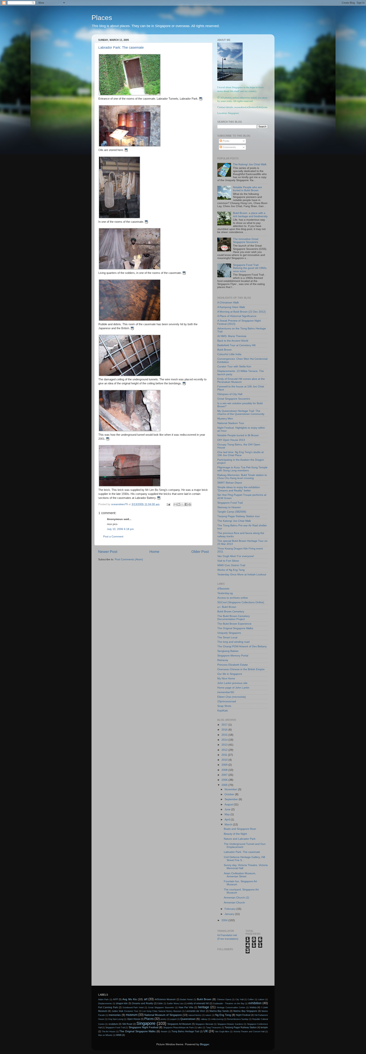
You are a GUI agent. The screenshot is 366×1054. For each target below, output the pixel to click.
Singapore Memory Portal (232, 655)
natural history (194, 1015)
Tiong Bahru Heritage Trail (185, 1031)
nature (208, 1015)
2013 (225, 744)
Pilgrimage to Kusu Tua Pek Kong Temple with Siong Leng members (242, 469)
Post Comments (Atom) (129, 559)
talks (200, 1027)
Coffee (251, 999)
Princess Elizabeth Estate (232, 664)
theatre (164, 1031)
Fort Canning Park (108, 1007)
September (232, 799)
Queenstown (188, 1019)
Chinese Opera (224, 999)
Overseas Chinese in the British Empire (241, 669)
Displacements (105, 1003)
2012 (225, 749)
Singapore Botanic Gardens (230, 1024)
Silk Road (127, 1024)
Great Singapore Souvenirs (233, 398)
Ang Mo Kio (129, 999)
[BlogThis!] (179, 504)
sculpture (113, 1024)
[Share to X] (182, 504)
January (230, 914)
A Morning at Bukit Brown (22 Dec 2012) (241, 311)
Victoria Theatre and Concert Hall (249, 1031)
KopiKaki (222, 710)
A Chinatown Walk (228, 302)
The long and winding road (233, 641)
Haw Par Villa (186, 1007)
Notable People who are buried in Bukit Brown (247, 189)
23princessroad (226, 701)
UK (206, 1031)
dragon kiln (122, 1003)
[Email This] (175, 504)
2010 (225, 759)
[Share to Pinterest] (190, 504)
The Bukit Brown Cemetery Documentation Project (233, 618)
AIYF (115, 999)
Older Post (200, 552)
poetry (163, 1019)
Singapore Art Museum (179, 1024)
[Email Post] (168, 504)
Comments (229, 147)
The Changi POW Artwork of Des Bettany (242, 646)
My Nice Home (226, 678)
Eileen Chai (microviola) (231, 696)
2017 (225, 724)
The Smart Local (227, 637)
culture (261, 999)
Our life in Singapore (229, 674)
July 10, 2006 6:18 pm (120, 529)
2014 (225, 739)
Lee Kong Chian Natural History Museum (161, 1011)
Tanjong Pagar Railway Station (241, 1027)
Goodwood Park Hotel (133, 1007)
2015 (225, 734)
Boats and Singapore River (240, 828)
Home (154, 552)
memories (115, 1015)
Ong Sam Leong (115, 1019)
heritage (203, 1007)
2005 (225, 785)
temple (264, 1027)
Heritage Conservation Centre (231, 1007)
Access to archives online (232, 597)
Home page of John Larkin (233, 687)
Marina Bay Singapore (245, 1011)
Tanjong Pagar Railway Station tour (238, 516)
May (227, 814)
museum (131, 1014)
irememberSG (225, 692)
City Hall (239, 999)
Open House (133, 1019)
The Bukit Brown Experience (234, 623)
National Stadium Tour (230, 423)
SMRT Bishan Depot (229, 482)
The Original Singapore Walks (235, 628)
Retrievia (222, 660)
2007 (225, 774)
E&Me (160, 1003)
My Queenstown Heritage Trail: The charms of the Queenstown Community (240, 412)
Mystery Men (225, 418)
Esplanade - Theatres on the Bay (228, 1003)
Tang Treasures (213, 1027)
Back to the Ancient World (232, 340)
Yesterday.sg (225, 593)
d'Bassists (223, 588)
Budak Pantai (186, 999)
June (228, 809)
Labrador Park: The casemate (121, 47)
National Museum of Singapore (163, 1015)
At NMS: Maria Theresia (231, 336)
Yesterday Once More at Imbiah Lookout (241, 574)
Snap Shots (224, 706)
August (229, 804)
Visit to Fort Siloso (228, 560)
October (230, 794)
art (145, 999)
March (229, 824)
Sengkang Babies (227, 651)
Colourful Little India (229, 354)
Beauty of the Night (235, 833)
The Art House (108, 1031)
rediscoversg (217, 1019)
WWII (118, 1035)
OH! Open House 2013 (231, 440)
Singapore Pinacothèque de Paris (178, 1027)
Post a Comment (113, 536)
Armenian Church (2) (237, 897)
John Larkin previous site (232, 683)
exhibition (255, 1003)
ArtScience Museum (165, 999)
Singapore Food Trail (230, 502)
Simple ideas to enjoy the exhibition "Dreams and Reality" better (238, 489)
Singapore (145, 1023)
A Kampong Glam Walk (231, 307)
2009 (225, 764)
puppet (173, 1019)
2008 (225, 770)
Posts (225, 141)
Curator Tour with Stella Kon (234, 366)
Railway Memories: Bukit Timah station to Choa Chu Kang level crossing (242, 477)
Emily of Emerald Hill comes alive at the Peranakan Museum (241, 380)
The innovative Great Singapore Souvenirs (245, 241)
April (228, 819)
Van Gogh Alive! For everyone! (235, 556)
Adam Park (103, 999)
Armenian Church (235, 902)
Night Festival (243, 1015)
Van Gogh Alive (222, 1031)
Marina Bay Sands (219, 1011)
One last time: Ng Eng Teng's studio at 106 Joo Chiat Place (240, 454)
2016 (225, 729)
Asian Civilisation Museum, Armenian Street (240, 875)
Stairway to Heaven (229, 507)
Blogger (204, 1044)
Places (102, 18)
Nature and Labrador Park (239, 838)
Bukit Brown (224, 349)
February (230, 908)
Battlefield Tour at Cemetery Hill (236, 345)
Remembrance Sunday (237, 1019)
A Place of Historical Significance (236, 316)
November (231, 789)
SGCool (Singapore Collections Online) (240, 602)
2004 (225, 920)
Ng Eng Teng (223, 1015)
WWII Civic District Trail (231, 565)
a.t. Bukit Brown (226, 607)
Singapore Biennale (204, 1024)
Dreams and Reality (142, 1003)
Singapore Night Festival (143, 1027)
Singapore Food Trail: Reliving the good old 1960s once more (249, 268)
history (253, 1007)
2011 (225, 754)
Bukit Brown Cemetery (230, 611)
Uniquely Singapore (229, 632)
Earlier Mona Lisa (175, 1003)
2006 (225, 779)
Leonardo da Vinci (195, 1011)
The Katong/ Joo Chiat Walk (249, 164)
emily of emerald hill (198, 1003)
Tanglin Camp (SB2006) (231, 511)
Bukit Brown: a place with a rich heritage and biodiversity (250, 215)
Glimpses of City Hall (229, 394)
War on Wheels (105, 1035)
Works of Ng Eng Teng (231, 570)
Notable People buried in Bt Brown (238, 435)
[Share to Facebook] (186, 504)
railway (204, 1019)
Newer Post (107, 552)
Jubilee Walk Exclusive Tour (125, 1011)
